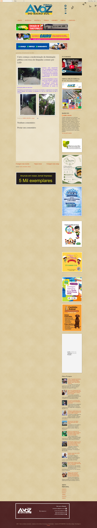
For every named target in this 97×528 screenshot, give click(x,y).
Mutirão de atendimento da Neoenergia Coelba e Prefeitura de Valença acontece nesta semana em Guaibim (74, 433)
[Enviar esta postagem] (37, 118)
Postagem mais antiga (53, 164)
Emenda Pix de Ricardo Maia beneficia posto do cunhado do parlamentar (74, 401)
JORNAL (63, 20)
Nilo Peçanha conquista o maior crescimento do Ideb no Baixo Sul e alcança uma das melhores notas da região (74, 443)
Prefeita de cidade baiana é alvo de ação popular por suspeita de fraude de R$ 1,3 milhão (74, 412)
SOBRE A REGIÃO (67, 115)
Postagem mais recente (22, 164)
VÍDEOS (46, 20)
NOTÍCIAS (28, 20)
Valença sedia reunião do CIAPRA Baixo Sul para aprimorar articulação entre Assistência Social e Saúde (73, 474)
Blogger (48, 525)
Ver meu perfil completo (67, 133)
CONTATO (72, 20)
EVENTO (64, 492)
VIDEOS (64, 498)
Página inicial (38, 164)
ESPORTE (55, 20)
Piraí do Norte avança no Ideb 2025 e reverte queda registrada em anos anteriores (74, 463)
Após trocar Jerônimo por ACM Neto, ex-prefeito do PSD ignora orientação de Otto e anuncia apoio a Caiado (74, 392)
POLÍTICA (37, 20)
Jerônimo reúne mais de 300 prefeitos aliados (73, 454)
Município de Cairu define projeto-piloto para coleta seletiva (73, 422)
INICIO (20, 20)
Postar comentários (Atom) (25, 166)
